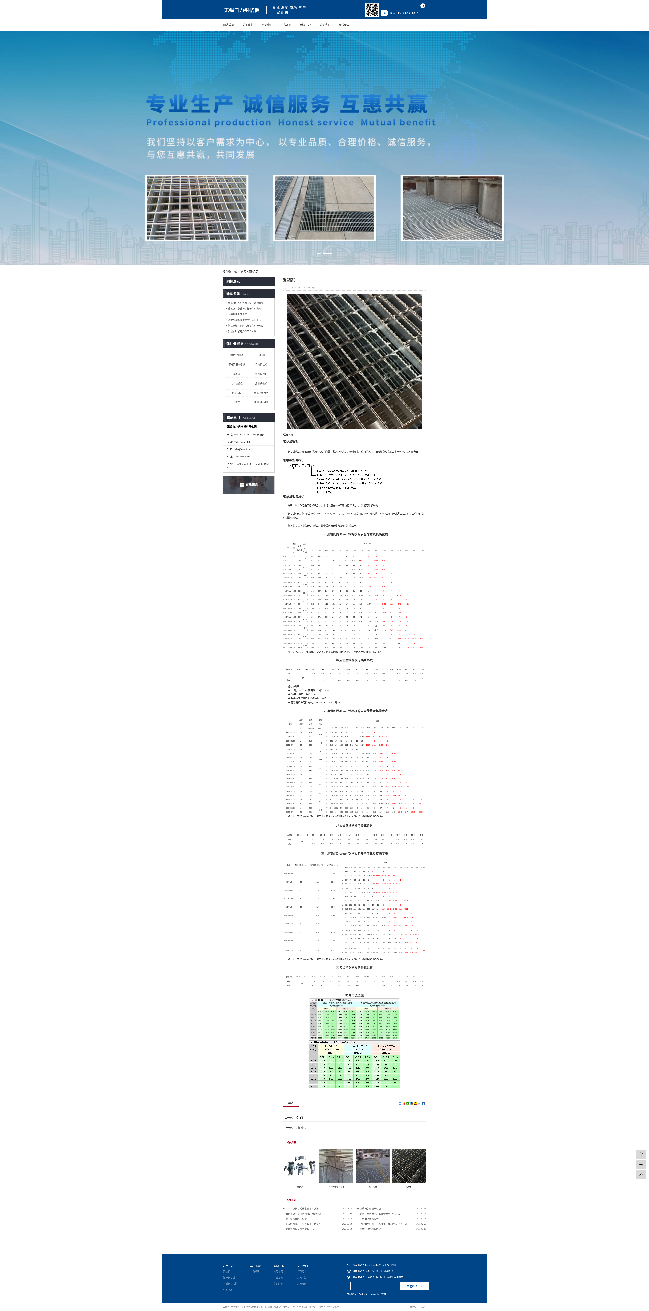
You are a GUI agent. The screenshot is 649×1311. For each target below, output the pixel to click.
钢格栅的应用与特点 (370, 1208)
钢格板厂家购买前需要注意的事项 (245, 303)
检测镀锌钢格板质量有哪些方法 (302, 1208)
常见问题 (278, 1283)
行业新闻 (278, 1277)
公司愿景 (301, 1283)
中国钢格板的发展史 (296, 1219)
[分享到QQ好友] (411, 1103)
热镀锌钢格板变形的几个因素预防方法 (380, 1214)
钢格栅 (261, 355)
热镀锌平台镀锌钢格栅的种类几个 (245, 308)
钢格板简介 (301, 1127)
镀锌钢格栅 (251, 1307)
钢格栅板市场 (261, 393)
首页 (243, 271)
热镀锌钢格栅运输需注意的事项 (244, 320)
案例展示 (253, 271)
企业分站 (363, 1294)
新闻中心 (305, 24)
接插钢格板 (261, 383)
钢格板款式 (261, 364)
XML (384, 1294)
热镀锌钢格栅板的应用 (371, 1229)
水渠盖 (236, 402)
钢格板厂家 (262, 1307)
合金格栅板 (237, 383)
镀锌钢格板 (229, 1277)
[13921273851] (641, 1154)
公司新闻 (278, 1271)
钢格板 (226, 1271)
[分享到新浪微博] (404, 1103)
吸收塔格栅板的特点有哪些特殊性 (303, 1224)
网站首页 (228, 24)
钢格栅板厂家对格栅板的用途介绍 (245, 325)
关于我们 (247, 24)
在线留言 (344, 24)
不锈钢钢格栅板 (236, 364)
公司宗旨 (301, 1277)
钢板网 (236, 374)
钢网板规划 (261, 374)
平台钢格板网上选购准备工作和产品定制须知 (383, 1224)
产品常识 (254, 1271)
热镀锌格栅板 (237, 355)
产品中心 (267, 24)
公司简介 (301, 1271)
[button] (319, 253)
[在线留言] (641, 1164)
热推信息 (352, 1294)
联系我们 (324, 24)
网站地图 (374, 1294)
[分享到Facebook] (423, 1103)
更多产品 (228, 1290)
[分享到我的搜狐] (415, 1103)
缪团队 (423, 1307)
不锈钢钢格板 (230, 1283)
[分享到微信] (407, 1103)
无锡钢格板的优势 (237, 314)
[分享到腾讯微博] (419, 1103)
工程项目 (286, 24)
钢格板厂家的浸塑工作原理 (242, 331)
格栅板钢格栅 (261, 402)
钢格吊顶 (236, 393)
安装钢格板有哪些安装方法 (299, 1229)
